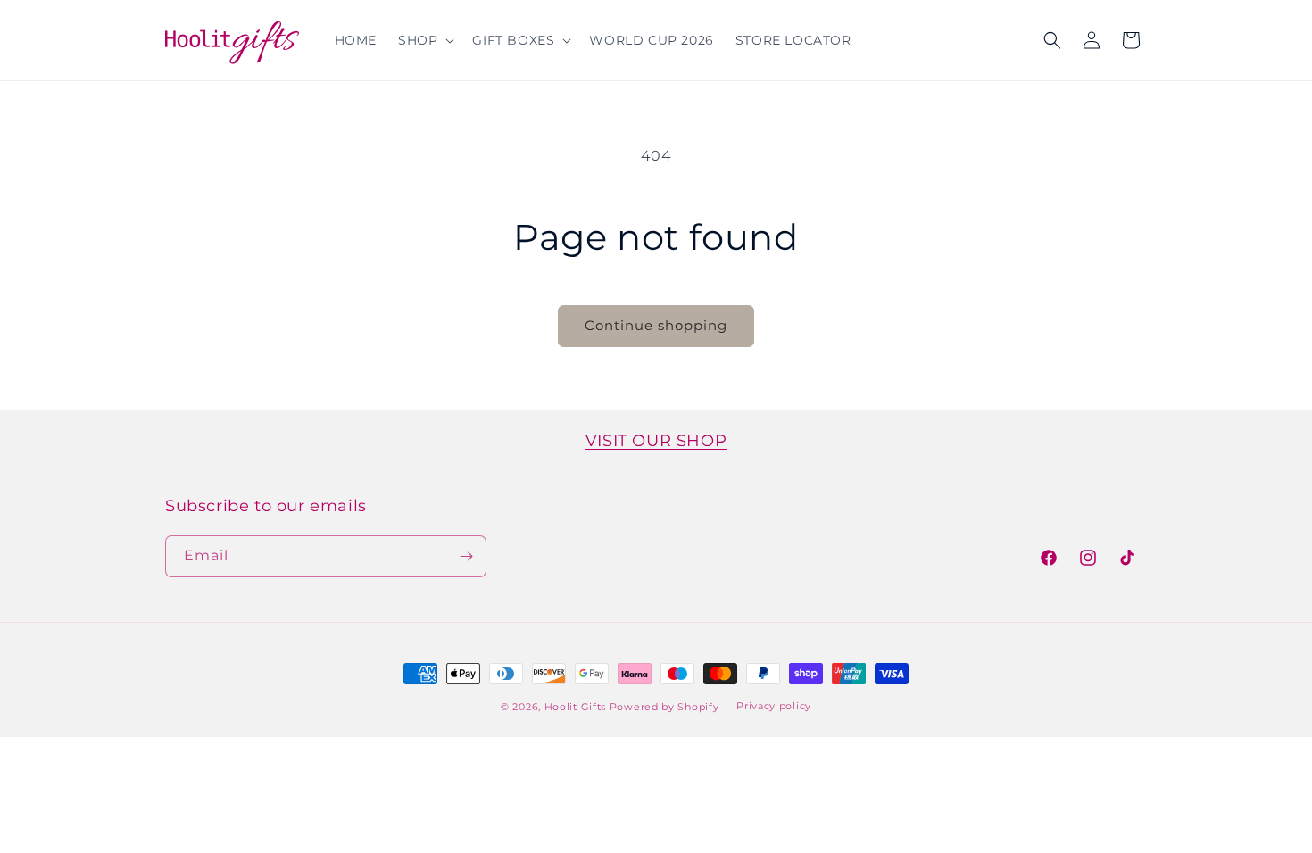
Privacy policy (773, 706)
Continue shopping (656, 325)
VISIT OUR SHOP (656, 441)
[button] (424, 40)
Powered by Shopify (664, 706)
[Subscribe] (466, 556)
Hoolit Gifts (575, 706)
